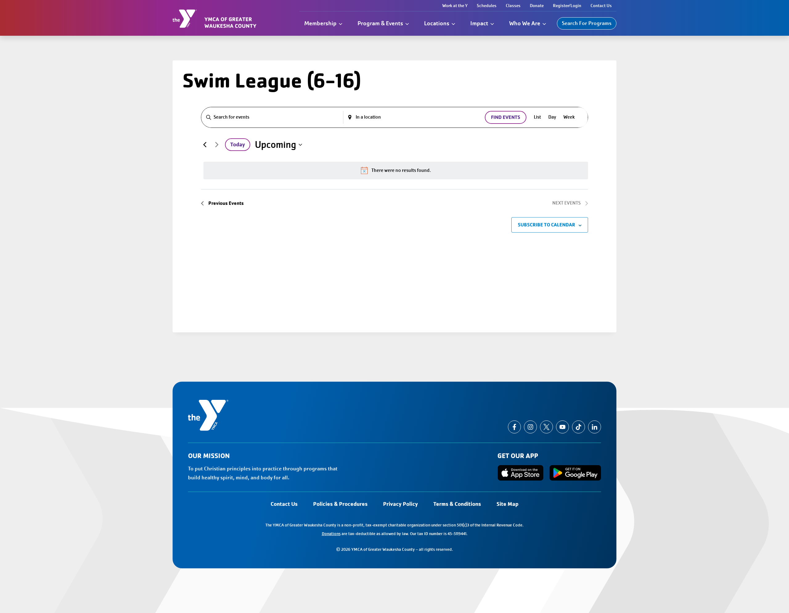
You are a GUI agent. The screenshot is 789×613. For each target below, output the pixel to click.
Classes (513, 5)
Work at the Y (455, 5)
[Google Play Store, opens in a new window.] (575, 473)
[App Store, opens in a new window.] (520, 473)
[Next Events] (216, 144)
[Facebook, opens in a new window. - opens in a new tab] (514, 426)
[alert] (395, 171)
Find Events (505, 117)
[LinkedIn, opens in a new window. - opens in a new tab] (594, 426)
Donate (537, 5)
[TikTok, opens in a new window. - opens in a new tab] (578, 426)
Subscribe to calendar (546, 225)
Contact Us (601, 5)
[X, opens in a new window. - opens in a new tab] (546, 426)
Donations (331, 533)
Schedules (487, 5)
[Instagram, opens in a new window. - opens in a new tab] (530, 426)
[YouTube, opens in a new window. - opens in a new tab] (562, 426)
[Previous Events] (204, 144)
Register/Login (567, 5)
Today (237, 144)
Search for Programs (586, 23)
